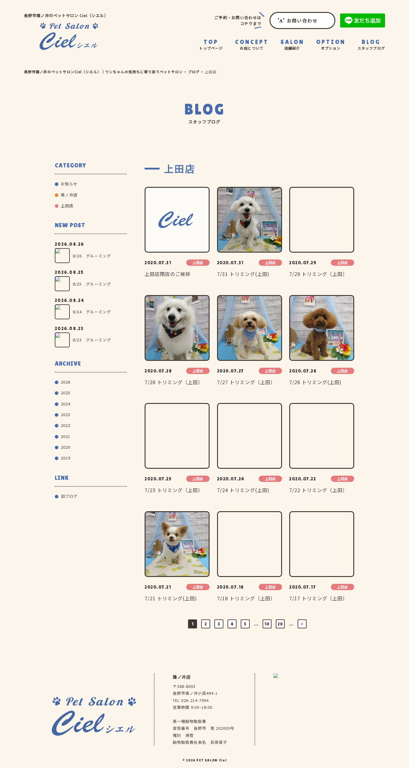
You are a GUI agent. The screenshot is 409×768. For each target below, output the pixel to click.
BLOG (371, 45)
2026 (65, 382)
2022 (65, 425)
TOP (211, 45)
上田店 (67, 205)
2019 (65, 458)
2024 (65, 404)
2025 (65, 393)
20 (280, 624)
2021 (65, 436)
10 (267, 624)
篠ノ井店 (293, 62)
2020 (65, 447)
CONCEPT (252, 45)
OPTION (331, 45)
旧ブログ (69, 496)
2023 (65, 414)
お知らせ (69, 184)
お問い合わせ (302, 20)
